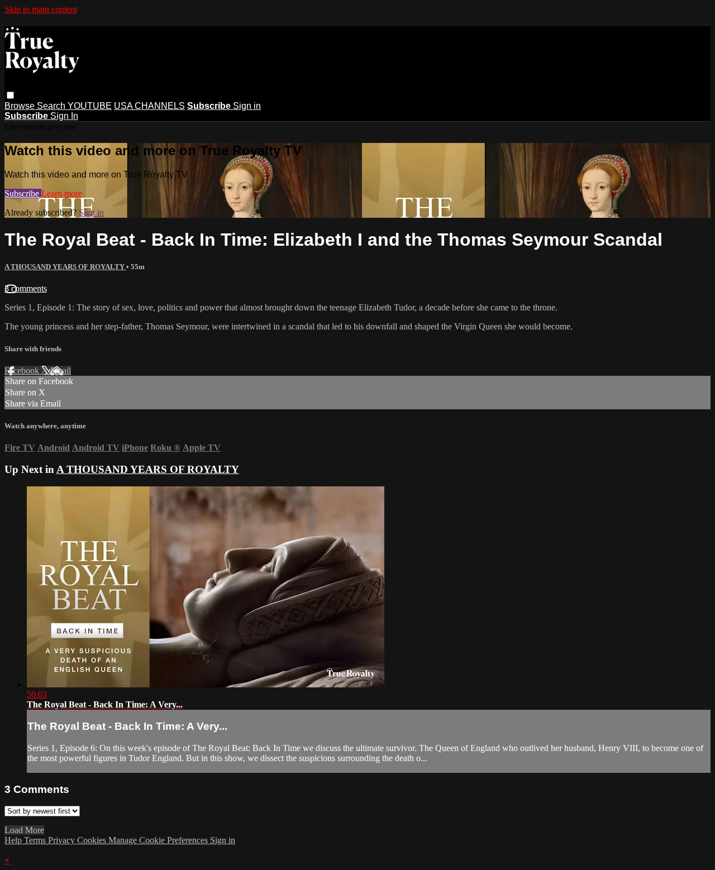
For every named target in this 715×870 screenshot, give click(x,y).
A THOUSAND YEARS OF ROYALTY (65, 266)
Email (60, 370)
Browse (20, 106)
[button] (10, 95)
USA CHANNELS (149, 106)
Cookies (92, 840)
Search (52, 106)
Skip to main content (40, 9)
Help (14, 840)
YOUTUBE (90, 106)
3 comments (25, 288)
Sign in (247, 106)
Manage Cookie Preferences (159, 840)
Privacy (62, 840)
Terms (36, 840)
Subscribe (22, 193)
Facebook (22, 370)
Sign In (64, 116)
